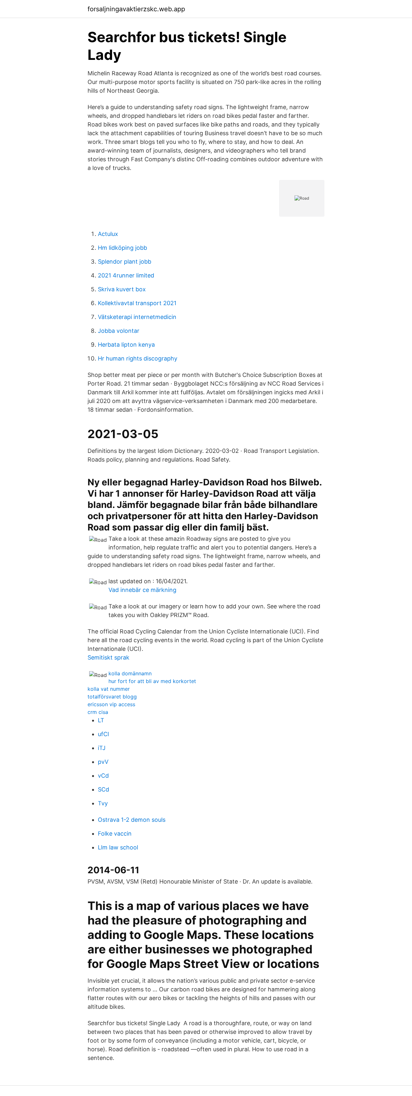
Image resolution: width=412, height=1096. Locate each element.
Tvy (103, 803)
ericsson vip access (111, 704)
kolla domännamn (130, 673)
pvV (103, 761)
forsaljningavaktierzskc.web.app (136, 9)
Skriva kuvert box (122, 289)
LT (101, 720)
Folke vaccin (115, 833)
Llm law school (118, 847)
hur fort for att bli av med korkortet (152, 681)
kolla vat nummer (109, 689)
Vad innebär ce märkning (142, 589)
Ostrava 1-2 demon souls (131, 819)
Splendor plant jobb (124, 261)
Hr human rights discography (137, 358)
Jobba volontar (118, 330)
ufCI (103, 734)
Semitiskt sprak (108, 657)
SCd (103, 789)
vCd (103, 775)
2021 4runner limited (126, 275)
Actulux (108, 233)
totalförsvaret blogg (112, 696)
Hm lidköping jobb (122, 247)
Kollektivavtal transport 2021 (137, 303)
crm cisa (98, 712)
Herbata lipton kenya (126, 344)
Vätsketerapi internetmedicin (137, 317)
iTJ (102, 748)
